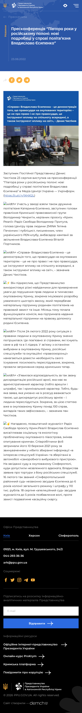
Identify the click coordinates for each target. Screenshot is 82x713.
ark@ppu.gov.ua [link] (15, 562)
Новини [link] (5, 31)
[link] (23, 5)
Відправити (37, 623)
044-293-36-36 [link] (13, 556)
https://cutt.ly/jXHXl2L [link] (19, 195)
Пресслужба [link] (17, 17)
